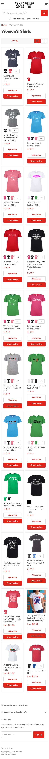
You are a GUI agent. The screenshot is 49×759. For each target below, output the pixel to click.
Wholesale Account (8, 748)
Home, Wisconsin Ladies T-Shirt (11, 203)
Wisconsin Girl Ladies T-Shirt (33, 203)
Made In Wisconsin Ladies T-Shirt (35, 85)
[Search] (44, 13)
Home (4, 25)
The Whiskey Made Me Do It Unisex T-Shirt (11, 565)
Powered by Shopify (8, 754)
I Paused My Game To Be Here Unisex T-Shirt (35, 509)
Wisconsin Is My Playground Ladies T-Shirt (12, 388)
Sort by (15, 41)
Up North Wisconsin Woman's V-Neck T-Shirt (36, 563)
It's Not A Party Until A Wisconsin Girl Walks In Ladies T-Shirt (36, 266)
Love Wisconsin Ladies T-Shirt (34, 144)
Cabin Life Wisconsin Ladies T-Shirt (36, 386)
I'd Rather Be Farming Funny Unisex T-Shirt (12, 504)
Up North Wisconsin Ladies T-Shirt (12, 448)
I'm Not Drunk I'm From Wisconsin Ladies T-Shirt (10, 137)
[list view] (44, 41)
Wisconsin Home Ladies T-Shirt (10, 263)
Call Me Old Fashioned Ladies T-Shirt (11, 78)
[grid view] (37, 41)
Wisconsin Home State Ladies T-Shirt (11, 327)
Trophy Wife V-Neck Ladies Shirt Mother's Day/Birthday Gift (36, 618)
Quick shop (12, 90)
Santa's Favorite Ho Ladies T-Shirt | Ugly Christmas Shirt (12, 619)
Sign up (38, 734)
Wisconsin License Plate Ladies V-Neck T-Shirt (12, 667)
